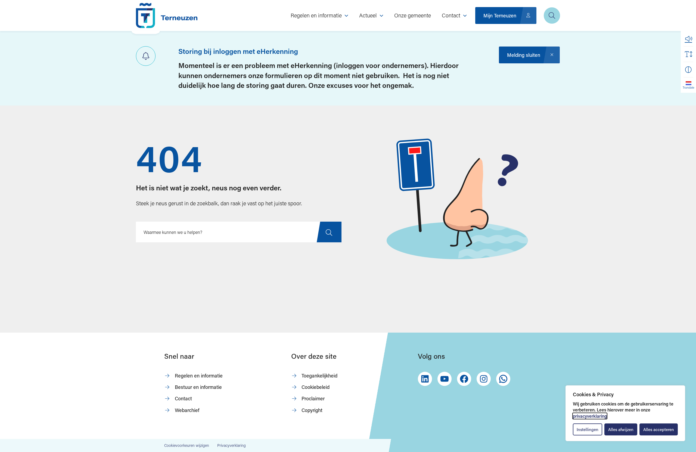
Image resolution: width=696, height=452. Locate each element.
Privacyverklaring (231, 445)
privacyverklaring (590, 416)
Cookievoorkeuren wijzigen (186, 445)
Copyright (312, 410)
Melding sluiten (523, 55)
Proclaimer (313, 398)
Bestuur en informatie (198, 387)
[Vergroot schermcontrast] (688, 69)
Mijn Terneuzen (499, 15)
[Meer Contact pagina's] (465, 15)
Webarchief (187, 410)
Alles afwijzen (620, 429)
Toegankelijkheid (319, 375)
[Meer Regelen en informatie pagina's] (346, 15)
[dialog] (625, 413)
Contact (183, 398)
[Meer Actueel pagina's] (381, 15)
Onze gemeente (412, 15)
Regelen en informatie (199, 375)
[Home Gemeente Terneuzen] (166, 15)
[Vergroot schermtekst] (688, 54)
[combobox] (238, 232)
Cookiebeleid (316, 387)
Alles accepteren (658, 429)
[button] (688, 38)
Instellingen (587, 429)
